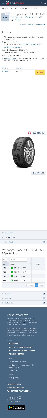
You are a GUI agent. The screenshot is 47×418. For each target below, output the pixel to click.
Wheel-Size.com (14, 384)
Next (41, 285)
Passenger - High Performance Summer (25, 17)
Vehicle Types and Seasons (20, 347)
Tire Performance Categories (22, 350)
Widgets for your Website (18, 391)
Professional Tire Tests (17, 362)
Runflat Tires (13, 371)
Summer (34, 8)
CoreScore (25, 322)
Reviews (24, 294)
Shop (40, 72)
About (11, 374)
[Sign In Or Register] (41, 3)
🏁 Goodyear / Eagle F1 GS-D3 (30, 44)
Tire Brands (14, 344)
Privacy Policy (14, 377)
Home (3, 8)
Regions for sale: (10, 58)
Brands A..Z (13, 8)
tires (32, 319)
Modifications (24, 242)
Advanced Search (16, 354)
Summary (9, 233)
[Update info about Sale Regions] (30, 61)
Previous (30, 285)
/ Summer (18, 20)
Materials (24, 303)
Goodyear (24, 8)
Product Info (10, 237)
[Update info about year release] (20, 55)
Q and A (24, 298)
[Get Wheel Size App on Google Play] (17, 407)
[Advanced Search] (44, 3)
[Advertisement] (23, 101)
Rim (4, 264)
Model (12, 264)
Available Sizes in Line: (12, 47)
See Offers (6, 71)
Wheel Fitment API (15, 387)
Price (38, 264)
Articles (11, 358)
